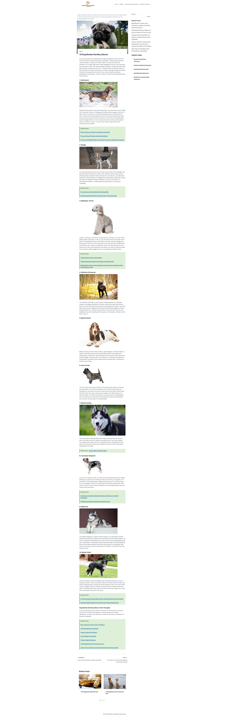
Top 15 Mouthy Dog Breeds (88, 636)
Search (133, 14)
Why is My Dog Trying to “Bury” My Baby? (93, 625)
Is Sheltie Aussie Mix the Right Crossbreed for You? (95, 501)
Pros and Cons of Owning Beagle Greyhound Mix (94, 192)
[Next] (124, 686)
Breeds (122, 4)
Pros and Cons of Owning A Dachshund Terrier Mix (95, 132)
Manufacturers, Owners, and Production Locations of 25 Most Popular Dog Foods (141, 25)
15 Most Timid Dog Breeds (88, 640)
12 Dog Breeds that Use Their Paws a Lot (92, 644)
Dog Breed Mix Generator (141, 69)
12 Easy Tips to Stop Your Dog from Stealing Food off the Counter (99, 647)
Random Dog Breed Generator (142, 65)
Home (116, 4)
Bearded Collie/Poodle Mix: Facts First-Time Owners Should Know (100, 602)
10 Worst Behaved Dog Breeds (89, 628)
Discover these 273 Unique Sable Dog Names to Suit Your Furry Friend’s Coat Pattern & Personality (141, 44)
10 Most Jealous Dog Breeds (89, 632)
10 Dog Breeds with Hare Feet (89, 692)
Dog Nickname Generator (141, 73)
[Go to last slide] (81, 686)
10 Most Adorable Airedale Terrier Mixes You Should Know (97, 261)
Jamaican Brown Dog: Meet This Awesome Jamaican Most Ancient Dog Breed (141, 37)
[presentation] (90, 681)
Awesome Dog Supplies (131, 4)
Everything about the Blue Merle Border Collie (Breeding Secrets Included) (102, 599)
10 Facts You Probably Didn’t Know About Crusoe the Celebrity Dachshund (102, 140)
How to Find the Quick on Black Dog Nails (89, 659)
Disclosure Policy (82, 18)
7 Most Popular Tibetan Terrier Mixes (91, 257)
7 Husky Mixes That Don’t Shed (98, 450)
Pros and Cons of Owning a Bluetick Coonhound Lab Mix (117, 660)
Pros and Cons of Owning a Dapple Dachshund (94, 136)
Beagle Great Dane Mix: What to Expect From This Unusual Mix (99, 195)
